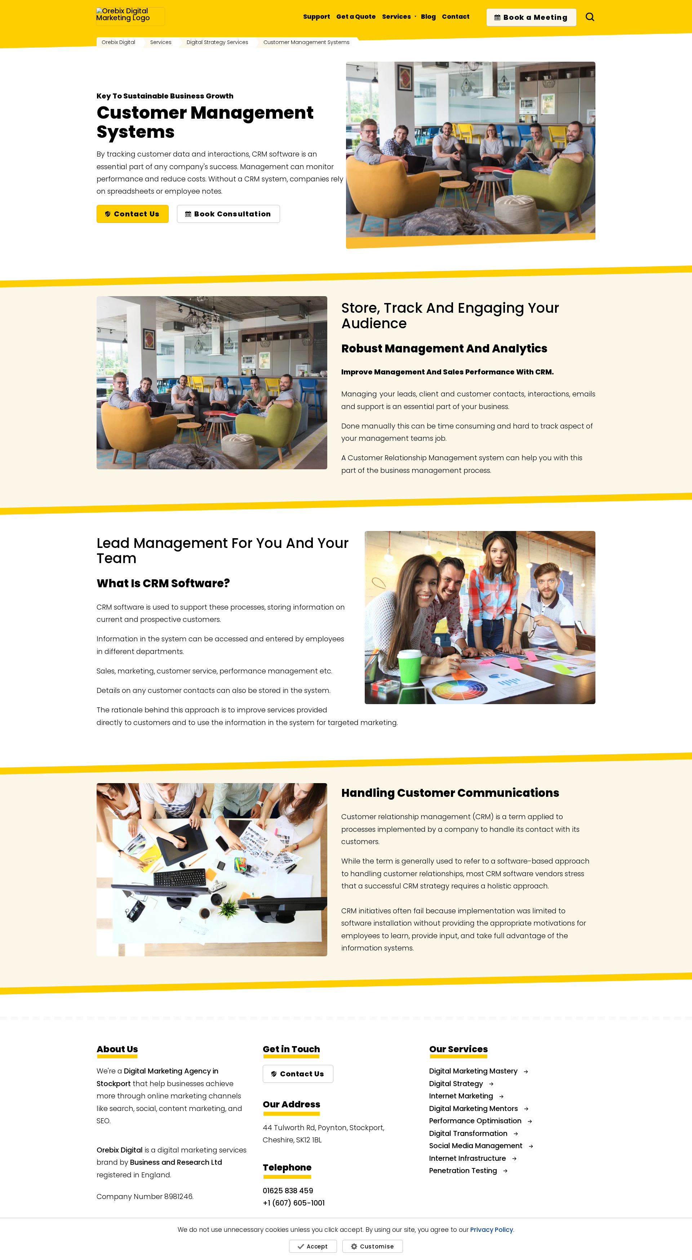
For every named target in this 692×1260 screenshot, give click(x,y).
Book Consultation (232, 214)
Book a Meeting (536, 17)
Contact (456, 16)
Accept (317, 1246)
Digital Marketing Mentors (473, 1108)
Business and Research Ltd (176, 1162)
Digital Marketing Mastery (473, 1071)
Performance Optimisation (475, 1121)
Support (316, 16)
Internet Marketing (461, 1096)
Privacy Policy (491, 1230)
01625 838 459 (288, 1191)
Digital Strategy (456, 1084)
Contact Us (137, 214)
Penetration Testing (463, 1170)
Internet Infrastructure (467, 1158)
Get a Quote (356, 16)
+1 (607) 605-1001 (294, 1203)
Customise (377, 1246)
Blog (428, 16)
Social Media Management (476, 1146)
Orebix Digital (120, 1150)
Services (396, 16)
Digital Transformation (468, 1133)
